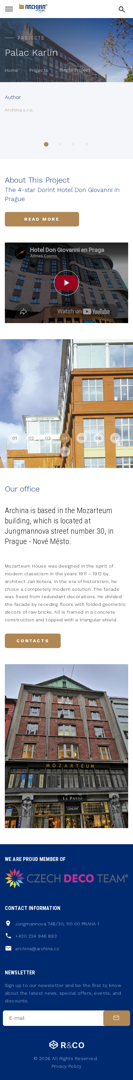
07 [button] (115, 438)
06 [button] (99, 438)
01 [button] (14, 438)
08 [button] (65, 451)
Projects (38, 70)
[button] (46, 144)
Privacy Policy (67, 1066)
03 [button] (48, 438)
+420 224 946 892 (36, 936)
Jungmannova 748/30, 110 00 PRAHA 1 (57, 923)
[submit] (116, 1018)
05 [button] (82, 438)
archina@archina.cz (37, 948)
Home (11, 70)
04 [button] (65, 438)
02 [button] (31, 438)
